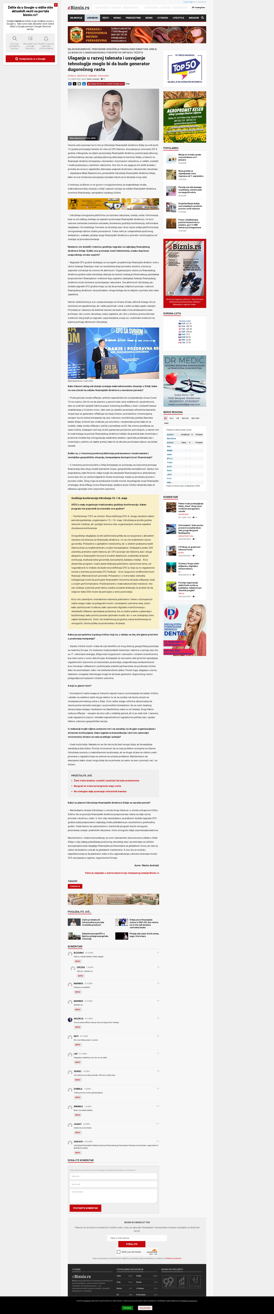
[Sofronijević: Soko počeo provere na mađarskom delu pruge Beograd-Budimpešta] (171, 529)
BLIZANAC (79, 953)
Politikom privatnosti (173, 1258)
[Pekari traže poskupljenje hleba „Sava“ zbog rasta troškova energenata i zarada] (171, 507)
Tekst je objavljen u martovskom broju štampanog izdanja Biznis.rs (122, 873)
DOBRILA (78, 1089)
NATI (76, 1036)
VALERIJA (78, 1018)
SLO (172, 418)
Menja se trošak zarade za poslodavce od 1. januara (189, 157)
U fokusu (162, 18)
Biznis (149, 18)
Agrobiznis (183, 514)
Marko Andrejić (93, 79)
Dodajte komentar (81, 1160)
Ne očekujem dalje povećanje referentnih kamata (100, 791)
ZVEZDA (81, 967)
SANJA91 (78, 1141)
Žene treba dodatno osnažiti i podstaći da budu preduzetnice (106, 780)
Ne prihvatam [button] (145, 1308)
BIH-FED (195, 418)
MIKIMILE (78, 1106)
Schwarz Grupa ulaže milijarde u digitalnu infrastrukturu (188, 566)
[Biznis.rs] (81, 1276)
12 (104, 79)
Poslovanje (103, 76)
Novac (117, 18)
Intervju (72, 76)
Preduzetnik (133, 18)
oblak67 (77, 1124)
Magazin (194, 18)
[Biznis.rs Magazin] (185, 268)
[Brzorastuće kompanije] (181, 1282)
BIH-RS (185, 418)
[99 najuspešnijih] (168, 1282)
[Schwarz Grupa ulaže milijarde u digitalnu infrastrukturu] (171, 567)
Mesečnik (93, 76)
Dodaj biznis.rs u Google (32, 59)
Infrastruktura (185, 536)
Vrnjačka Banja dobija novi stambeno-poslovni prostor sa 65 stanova (190, 206)
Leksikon (92, 18)
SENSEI (77, 1071)
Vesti (105, 18)
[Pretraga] (202, 17)
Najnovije (76, 18)
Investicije (82, 76)
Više (127, 84)
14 (196, 517)
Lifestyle (178, 18)
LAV (75, 1054)
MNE (166, 423)
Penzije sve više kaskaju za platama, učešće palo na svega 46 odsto (190, 190)
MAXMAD (78, 983)
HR (177, 418)
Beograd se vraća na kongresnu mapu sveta (97, 786)
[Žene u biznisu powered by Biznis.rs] (195, 1282)
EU (179, 572)
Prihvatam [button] (127, 1308)
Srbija (181, 594)
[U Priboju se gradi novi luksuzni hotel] (171, 550)
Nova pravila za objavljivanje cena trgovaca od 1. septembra (190, 173)
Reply (77, 961)
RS (165, 418)
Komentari (75, 946)
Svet (118, 1282)
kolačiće (87, 1301)
